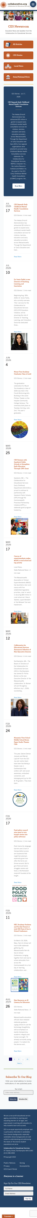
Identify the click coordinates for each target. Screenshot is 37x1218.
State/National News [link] (21, 570)
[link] (15, 5)
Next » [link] (19, 1063)
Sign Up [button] (28, 1198)
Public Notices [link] (9, 1163)
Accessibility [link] (25, 1166)
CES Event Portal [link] (10, 1169)
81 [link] (28, 1059)
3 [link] (18, 1059)
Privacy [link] (7, 1166)
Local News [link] (18, 567)
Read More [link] (17, 257)
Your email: (18, 1089)
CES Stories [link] (16, 94)
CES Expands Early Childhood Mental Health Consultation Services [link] (18, 104)
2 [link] (14, 1059)
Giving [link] (22, 1163)
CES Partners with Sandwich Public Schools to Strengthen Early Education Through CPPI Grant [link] (21, 464)
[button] (33, 4)
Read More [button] (18, 186)
